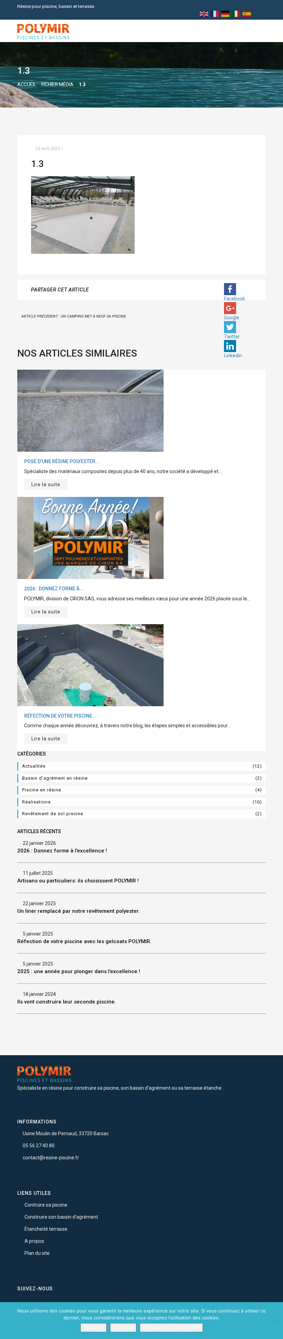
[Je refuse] (274, 1320)
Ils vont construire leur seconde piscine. (66, 1002)
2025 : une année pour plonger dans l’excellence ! (78, 971)
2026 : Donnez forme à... (54, 588)
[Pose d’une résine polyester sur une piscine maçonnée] (90, 410)
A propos (34, 1241)
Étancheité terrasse (46, 1229)
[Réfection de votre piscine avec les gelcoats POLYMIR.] (90, 664)
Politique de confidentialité (171, 1327)
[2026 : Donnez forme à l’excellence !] (90, 537)
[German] (225, 13)
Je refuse (123, 1327)
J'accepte (93, 1327)
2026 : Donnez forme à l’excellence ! (62, 851)
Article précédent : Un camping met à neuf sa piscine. (73, 316)
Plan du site (37, 1253)
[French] (215, 13)
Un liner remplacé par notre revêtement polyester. (78, 911)
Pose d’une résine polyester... (61, 461)
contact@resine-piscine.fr (51, 1157)
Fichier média (57, 84)
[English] (204, 13)
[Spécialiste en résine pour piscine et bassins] (43, 31)
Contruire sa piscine (46, 1205)
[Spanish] (247, 13)
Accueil (26, 84)
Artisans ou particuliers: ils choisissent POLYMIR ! (78, 881)
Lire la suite (45, 484)
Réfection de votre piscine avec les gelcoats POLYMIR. (84, 941)
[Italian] (236, 13)
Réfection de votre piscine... (60, 716)
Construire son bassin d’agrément (61, 1217)
